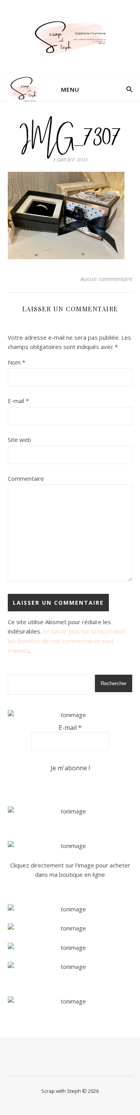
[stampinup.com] (70, 811)
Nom (16, 362)
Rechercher (113, 683)
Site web (19, 439)
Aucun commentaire (106, 279)
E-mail (18, 401)
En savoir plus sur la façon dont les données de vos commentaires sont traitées (67, 640)
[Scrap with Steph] (70, 38)
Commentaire (26, 478)
